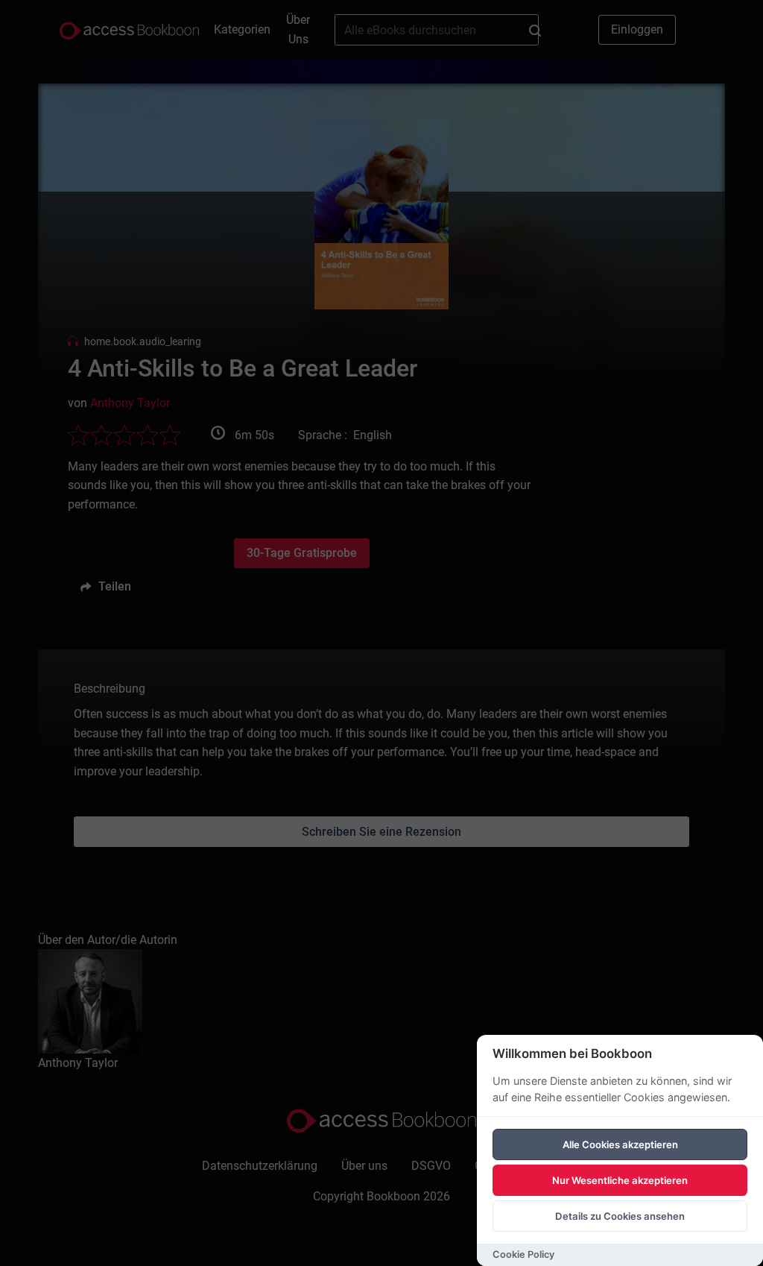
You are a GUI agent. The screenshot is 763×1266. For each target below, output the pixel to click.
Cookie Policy (523, 1254)
